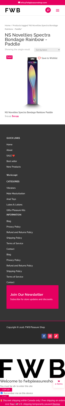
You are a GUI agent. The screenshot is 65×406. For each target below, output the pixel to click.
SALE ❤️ (10, 155)
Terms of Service (14, 243)
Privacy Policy (13, 227)
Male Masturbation (15, 193)
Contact (10, 249)
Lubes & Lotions (14, 204)
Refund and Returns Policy (19, 232)
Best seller (11, 161)
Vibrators (11, 188)
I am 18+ (6, 389)
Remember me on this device (18, 393)
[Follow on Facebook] (44, 336)
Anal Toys (11, 199)
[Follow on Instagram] (50, 336)
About (9, 150)
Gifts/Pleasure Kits (15, 210)
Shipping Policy (14, 238)
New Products (13, 167)
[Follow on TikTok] (56, 336)
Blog (8, 221)
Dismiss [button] (56, 404)
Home (8, 25)
